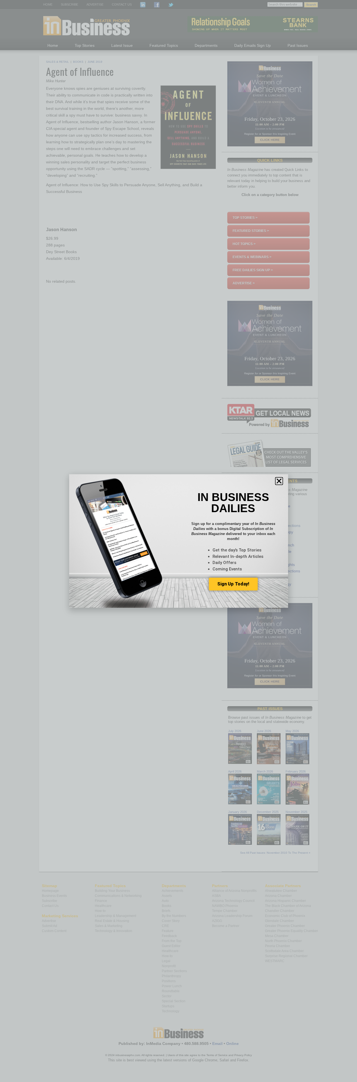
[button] (279, 481)
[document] (178, 541)
